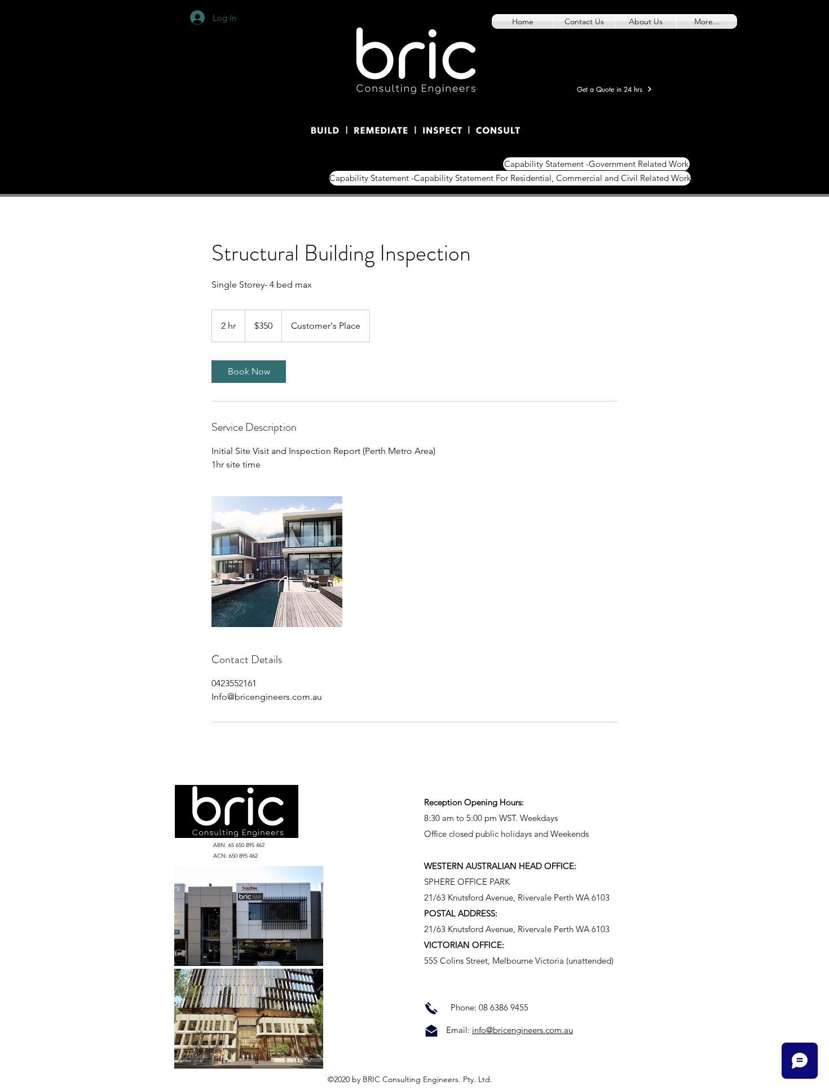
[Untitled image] (276, 561)
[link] (248, 371)
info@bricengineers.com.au (522, 1030)
